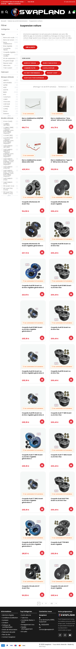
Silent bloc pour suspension (35, 78)
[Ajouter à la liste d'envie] (43, 95)
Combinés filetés (31, 68)
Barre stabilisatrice (51, 63)
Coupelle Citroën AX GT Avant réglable (59, 587)
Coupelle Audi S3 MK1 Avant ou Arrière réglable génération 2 (32, 329)
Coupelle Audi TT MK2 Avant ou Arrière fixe (61, 456)
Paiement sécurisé (8, 632)
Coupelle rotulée (50, 68)
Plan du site (6, 635)
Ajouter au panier (42, 127)
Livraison (5, 623)
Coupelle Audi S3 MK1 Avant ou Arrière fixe (61, 286)
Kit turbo (24, 632)
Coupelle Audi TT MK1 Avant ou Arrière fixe (61, 414)
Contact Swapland (8, 637)
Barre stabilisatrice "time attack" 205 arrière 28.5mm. (61, 119)
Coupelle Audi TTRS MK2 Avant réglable (60, 543)
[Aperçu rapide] (43, 99)
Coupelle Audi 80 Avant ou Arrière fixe (61, 372)
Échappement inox (27, 625)
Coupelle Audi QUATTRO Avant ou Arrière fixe (60, 500)
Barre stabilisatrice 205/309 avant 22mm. (32, 119)
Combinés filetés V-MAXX (28, 621)
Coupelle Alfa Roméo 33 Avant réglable (60, 203)
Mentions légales (8, 615)
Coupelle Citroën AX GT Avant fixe (30, 587)
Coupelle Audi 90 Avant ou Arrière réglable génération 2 (33, 286)
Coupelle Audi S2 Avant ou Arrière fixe (60, 328)
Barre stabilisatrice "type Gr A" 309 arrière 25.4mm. (61, 161)
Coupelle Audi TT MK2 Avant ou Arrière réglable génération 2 (32, 500)
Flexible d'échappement (27, 628)
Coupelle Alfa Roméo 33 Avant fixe (31, 203)
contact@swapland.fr (46, 629)
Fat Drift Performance (33, 73)
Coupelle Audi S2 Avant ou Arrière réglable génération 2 (33, 372)
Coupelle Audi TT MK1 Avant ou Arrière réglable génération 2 (32, 457)
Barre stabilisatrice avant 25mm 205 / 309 (31, 161)
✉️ (14, 4)
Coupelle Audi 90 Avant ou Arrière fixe (61, 245)
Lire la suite (30, 47)
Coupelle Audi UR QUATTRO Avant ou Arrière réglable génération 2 (32, 544)
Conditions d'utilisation (10, 618)
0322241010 (45, 625)
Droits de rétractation (9, 630)
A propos (5, 620)
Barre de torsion (31, 63)
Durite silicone (26, 615)
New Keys (42, 646)
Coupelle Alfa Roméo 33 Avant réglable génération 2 (32, 245)
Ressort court (53, 73)
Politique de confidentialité (7, 626)
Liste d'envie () (70, 2)
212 (52, 604)
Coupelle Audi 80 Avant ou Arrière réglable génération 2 (33, 414)
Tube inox (24, 618)
